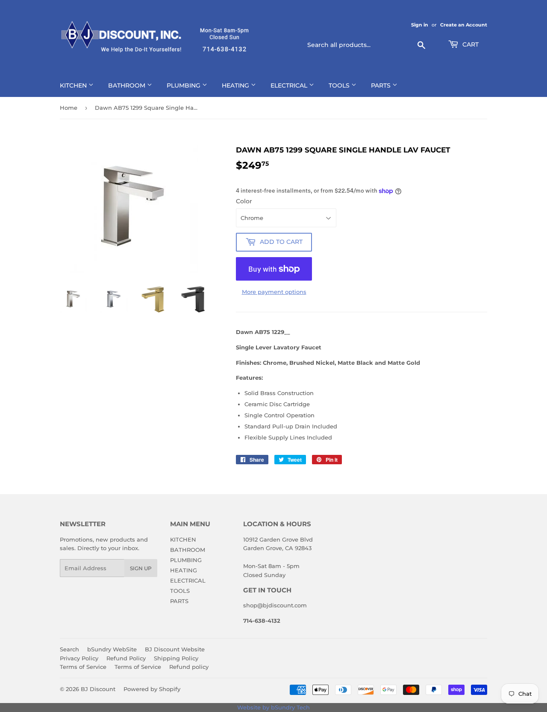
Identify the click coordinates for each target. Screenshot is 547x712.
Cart (470, 44)
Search (69, 649)
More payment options (274, 291)
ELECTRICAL (290, 85)
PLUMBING (184, 85)
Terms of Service (83, 666)
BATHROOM (127, 85)
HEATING (236, 85)
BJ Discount (98, 689)
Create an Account (463, 25)
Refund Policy (126, 658)
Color (244, 201)
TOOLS (340, 85)
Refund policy (189, 666)
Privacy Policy (79, 658)
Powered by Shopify (152, 689)
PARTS (381, 85)
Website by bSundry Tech (273, 707)
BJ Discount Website (175, 649)
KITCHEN (74, 85)
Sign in (419, 25)
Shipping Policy (176, 658)
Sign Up (141, 568)
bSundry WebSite (112, 649)
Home (68, 107)
